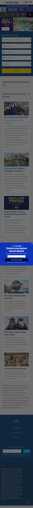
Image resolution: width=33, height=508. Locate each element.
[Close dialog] (32, 243)
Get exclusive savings (16, 260)
